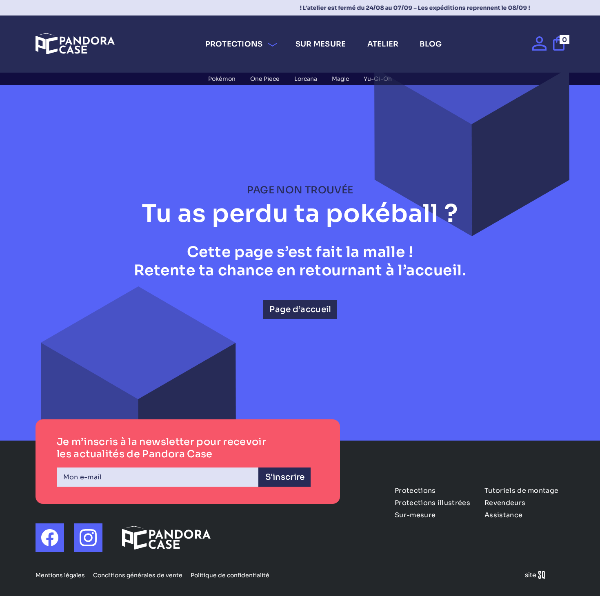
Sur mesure (321, 44)
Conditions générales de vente (137, 575)
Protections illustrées (432, 503)
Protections (234, 44)
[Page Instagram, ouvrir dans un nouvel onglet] (88, 537)
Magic (340, 78)
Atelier (383, 44)
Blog (431, 44)
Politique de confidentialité (230, 575)
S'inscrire (285, 477)
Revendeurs (504, 503)
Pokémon (222, 78)
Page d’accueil (300, 309)
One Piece (265, 78)
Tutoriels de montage (521, 490)
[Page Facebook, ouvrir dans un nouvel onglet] (50, 537)
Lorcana (305, 78)
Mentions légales (60, 575)
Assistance (503, 515)
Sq (538, 576)
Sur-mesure (415, 515)
